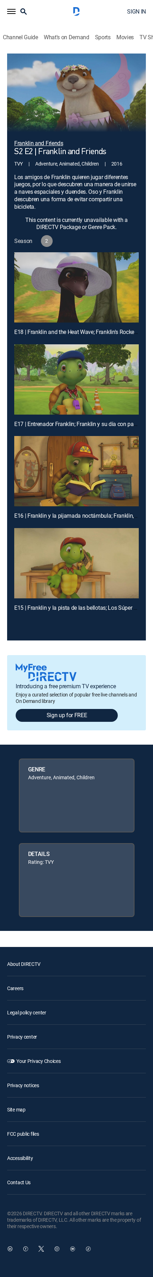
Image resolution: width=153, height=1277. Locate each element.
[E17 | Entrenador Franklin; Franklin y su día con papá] (76, 379)
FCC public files (23, 1133)
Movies (125, 37)
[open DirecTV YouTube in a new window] (72, 1249)
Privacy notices (23, 1085)
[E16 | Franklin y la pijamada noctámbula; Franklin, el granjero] (76, 471)
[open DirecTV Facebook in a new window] (25, 1249)
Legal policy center (26, 1012)
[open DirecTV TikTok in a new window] (88, 1249)
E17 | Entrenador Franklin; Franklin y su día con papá (77, 424)
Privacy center (22, 1036)
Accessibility (20, 1158)
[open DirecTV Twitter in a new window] (41, 1249)
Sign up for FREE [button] (67, 715)
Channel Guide (20, 37)
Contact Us (19, 1182)
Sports (103, 37)
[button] (11, 11)
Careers (15, 988)
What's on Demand (66, 37)
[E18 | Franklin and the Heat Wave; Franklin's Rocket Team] (76, 287)
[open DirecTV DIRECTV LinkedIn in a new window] (10, 1249)
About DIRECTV (23, 964)
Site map (16, 1109)
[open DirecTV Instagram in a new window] (57, 1249)
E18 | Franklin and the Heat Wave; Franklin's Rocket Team (82, 332)
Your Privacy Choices (38, 1061)
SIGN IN (136, 11)
